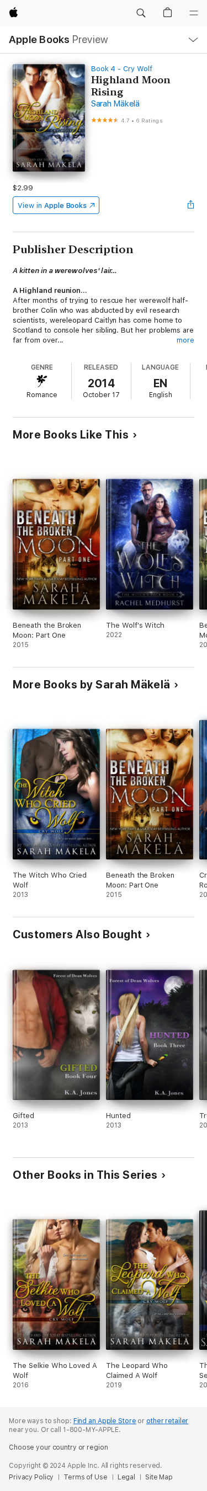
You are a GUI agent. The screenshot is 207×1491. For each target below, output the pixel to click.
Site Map (159, 1477)
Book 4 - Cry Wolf (121, 69)
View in (52, 205)
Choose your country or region (58, 1447)
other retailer (167, 1421)
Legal (126, 1477)
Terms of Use (85, 1477)
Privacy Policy (31, 1477)
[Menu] (194, 13)
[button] (141, 13)
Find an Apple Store (104, 1421)
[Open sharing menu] (191, 205)
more (185, 340)
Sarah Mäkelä (115, 104)
